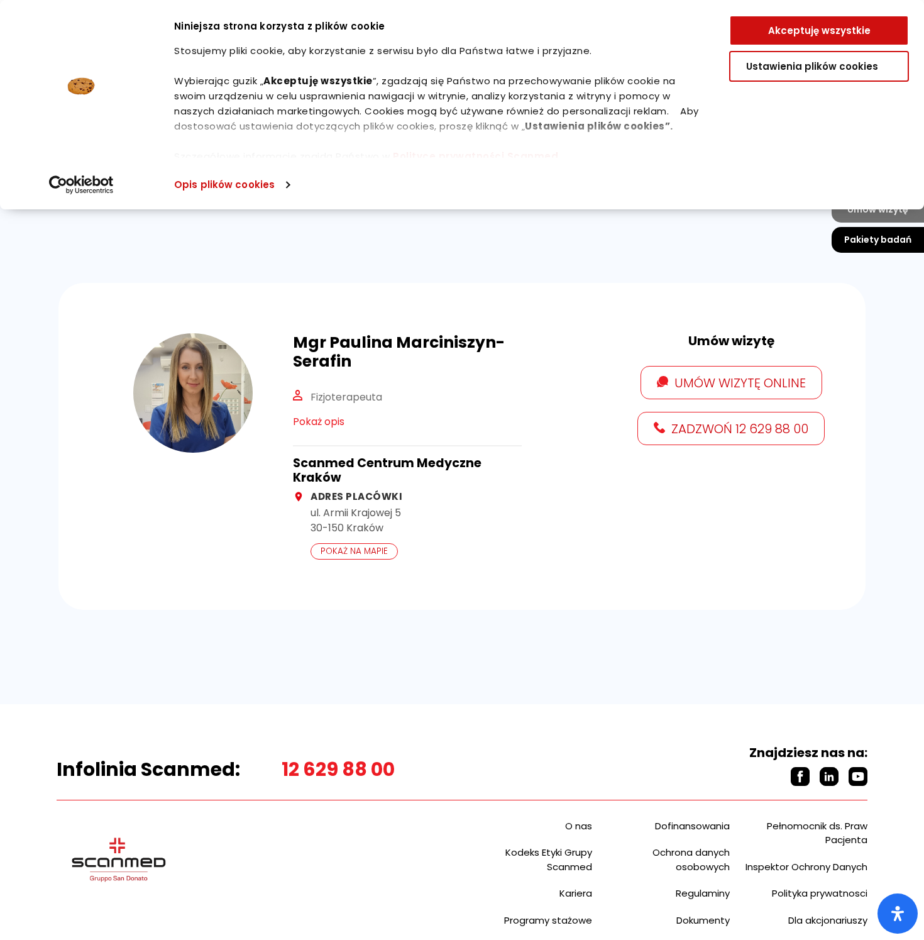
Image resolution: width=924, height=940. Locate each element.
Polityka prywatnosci (819, 893)
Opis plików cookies (224, 184)
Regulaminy (703, 893)
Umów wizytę (877, 209)
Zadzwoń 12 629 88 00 (739, 429)
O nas (578, 825)
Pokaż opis (318, 421)
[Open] (897, 913)
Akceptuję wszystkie (819, 30)
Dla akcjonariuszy (827, 920)
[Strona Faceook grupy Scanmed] (800, 776)
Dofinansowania (692, 825)
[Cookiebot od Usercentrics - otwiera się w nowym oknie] (81, 184)
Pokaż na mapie (354, 551)
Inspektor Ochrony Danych (806, 866)
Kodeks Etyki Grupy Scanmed (548, 859)
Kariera (575, 893)
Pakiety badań (877, 239)
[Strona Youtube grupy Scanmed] (858, 776)
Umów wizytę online (740, 383)
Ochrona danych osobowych (691, 859)
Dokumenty (703, 920)
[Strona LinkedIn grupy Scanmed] (829, 776)
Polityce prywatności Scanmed (475, 156)
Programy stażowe (548, 920)
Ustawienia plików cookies (812, 66)
